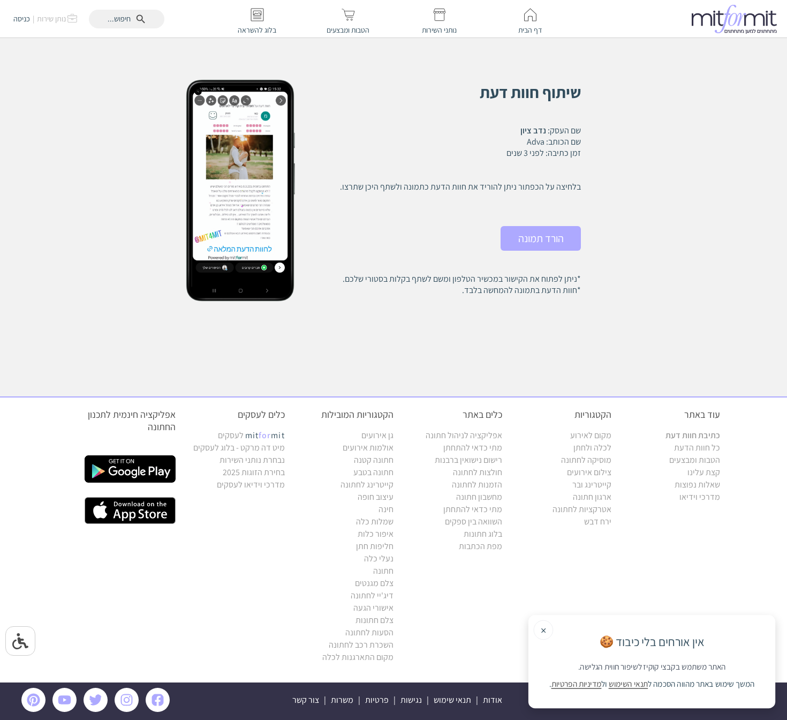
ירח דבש (597, 521)
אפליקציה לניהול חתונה (464, 435)
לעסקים (251, 435)
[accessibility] (20, 641)
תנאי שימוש (452, 700)
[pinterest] (36, 709)
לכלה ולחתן (592, 447)
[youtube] (66, 709)
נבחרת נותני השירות (252, 460)
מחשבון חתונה (479, 496)
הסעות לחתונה (369, 632)
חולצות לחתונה (477, 472)
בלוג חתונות (483, 533)
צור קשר (305, 700)
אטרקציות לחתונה (582, 509)
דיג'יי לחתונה (372, 595)
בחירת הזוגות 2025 (254, 472)
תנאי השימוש (628, 684)
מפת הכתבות (480, 546)
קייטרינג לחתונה (367, 484)
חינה (386, 509)
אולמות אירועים (368, 447)
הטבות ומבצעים (694, 460)
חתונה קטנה (374, 460)
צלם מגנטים (374, 583)
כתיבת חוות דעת (692, 435)
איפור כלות (376, 533)
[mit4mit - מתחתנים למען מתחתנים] (737, 19)
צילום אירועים (589, 472)
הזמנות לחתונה (477, 484)
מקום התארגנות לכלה (358, 657)
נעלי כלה (379, 558)
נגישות (411, 700)
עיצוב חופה (376, 496)
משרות (342, 700)
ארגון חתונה (592, 496)
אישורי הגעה (373, 607)
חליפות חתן (375, 546)
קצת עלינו (703, 472)
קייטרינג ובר (591, 484)
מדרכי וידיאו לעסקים (251, 484)
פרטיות (377, 700)
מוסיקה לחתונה (586, 460)
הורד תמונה (541, 238)
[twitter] (97, 709)
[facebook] (159, 709)
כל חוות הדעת (697, 447)
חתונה (383, 570)
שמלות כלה (375, 521)
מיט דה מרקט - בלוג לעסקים (239, 447)
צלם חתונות (374, 620)
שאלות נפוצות (697, 484)
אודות (492, 700)
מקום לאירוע (590, 435)
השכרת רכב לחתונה (361, 644)
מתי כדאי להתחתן (472, 447)
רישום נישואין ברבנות (468, 460)
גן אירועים (377, 435)
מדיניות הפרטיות (576, 684)
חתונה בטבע (373, 472)
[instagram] (128, 709)
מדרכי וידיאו (699, 496)
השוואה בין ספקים (473, 521)
